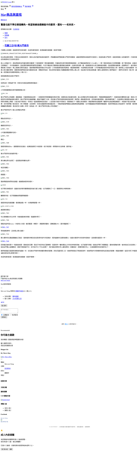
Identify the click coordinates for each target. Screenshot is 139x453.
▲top (2, 302)
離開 (11, 449)
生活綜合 (16, 29)
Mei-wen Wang (5, 280)
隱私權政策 (80, 426)
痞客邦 (17, 291)
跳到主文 (4, 20)
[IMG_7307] (5, 227)
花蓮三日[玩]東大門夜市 (17, 45)
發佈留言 (4, 317)
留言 (21, 291)
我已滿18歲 (5, 449)
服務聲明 (87, 426)
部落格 (7, 35)
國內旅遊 (15, 296)
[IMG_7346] (5, 241)
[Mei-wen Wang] (1, 420)
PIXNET (55, 426)
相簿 (6, 33)
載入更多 (4, 305)
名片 (6, 37)
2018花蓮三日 (17, 298)
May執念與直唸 (11, 14)
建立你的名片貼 (4, 421)
